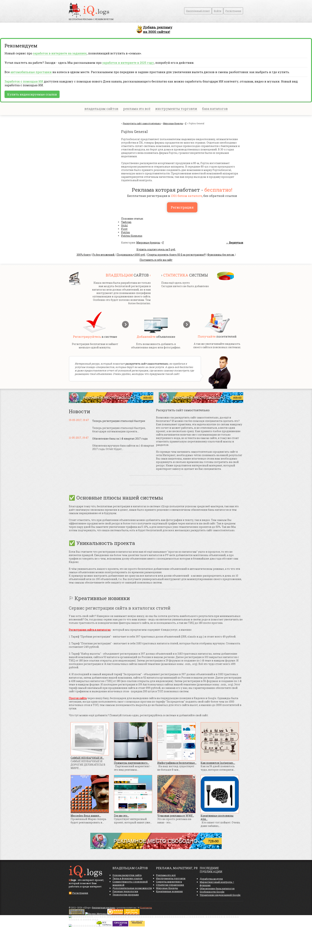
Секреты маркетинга (169, 881)
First (124, 229)
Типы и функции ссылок (127, 878)
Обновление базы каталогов (217, 888)
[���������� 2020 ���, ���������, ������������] (156, 919)
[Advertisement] (90, 158)
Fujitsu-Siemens (131, 235)
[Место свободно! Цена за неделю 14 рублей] (156, 848)
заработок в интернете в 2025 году (128, 62)
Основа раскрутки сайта (127, 875)
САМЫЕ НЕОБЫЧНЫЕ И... (87, 757)
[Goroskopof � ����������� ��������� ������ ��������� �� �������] (120, 925)
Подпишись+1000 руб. (131, 254)
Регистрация (233, 10)
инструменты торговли (176, 108)
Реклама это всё (166, 875)
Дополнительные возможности (132, 888)
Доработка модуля (211, 878)
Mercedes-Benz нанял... (86, 815)
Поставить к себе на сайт (156, 260)
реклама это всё (136, 108)
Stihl (124, 225)
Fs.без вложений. (103, 254)
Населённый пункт (198, 10)
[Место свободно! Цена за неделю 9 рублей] (111, 402)
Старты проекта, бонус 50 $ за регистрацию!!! (176, 254)
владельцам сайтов (101, 108)
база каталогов (215, 108)
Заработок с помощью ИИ (24, 81)
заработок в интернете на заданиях (60, 53)
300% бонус (84, 254)
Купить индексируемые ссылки (32, 94)
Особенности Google (212, 891)
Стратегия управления (170, 884)
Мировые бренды (148, 242)
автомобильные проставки (31, 72)
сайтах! (157, 29)
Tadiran (126, 222)
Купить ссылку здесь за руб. (156, 249)
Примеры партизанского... (131, 763)
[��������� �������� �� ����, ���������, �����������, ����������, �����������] (132, 913)
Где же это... (121, 815)
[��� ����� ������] (104, 925)
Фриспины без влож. (221, 254)
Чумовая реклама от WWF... (175, 815)
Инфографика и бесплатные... (176, 763)
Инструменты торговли (170, 878)
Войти (217, 10)
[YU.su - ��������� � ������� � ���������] (137, 925)
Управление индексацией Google (220, 895)
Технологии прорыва (125, 894)
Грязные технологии (125, 891)
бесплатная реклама (103, 907)
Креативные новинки (169, 891)
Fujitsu (125, 232)
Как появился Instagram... (218, 763)
